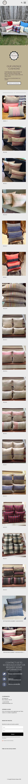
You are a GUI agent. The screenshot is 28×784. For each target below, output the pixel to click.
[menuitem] (21, 2)
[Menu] (24, 2)
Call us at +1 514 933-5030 (14, 684)
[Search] (21, 2)
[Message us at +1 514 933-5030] (4, 674)
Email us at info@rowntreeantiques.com (14, 679)
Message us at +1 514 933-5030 (15, 673)
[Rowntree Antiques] (11, 2)
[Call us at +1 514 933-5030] (4, 684)
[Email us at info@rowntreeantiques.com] (4, 679)
